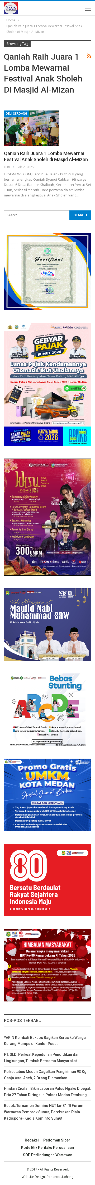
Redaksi (32, 1140)
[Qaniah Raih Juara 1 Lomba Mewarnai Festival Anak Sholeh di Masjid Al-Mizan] (31, 128)
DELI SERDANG (16, 113)
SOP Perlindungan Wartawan (47, 1155)
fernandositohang (59, 1176)
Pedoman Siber (56, 1140)
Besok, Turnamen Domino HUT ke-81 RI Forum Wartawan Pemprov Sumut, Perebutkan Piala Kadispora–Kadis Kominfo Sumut (43, 1112)
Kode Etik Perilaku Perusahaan (47, 1147)
